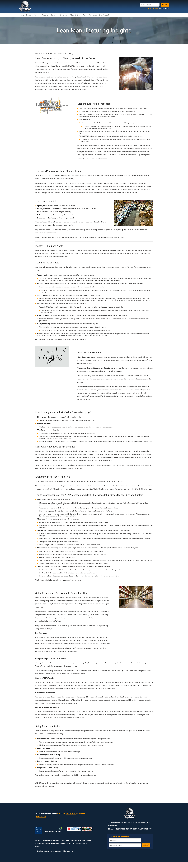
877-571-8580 (164, 9)
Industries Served (32, 15)
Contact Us (93, 15)
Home (22, 15)
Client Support (104, 15)
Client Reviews (75, 15)
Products (45, 15)
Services (54, 15)
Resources (63, 15)
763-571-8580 (71, 813)
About (85, 15)
